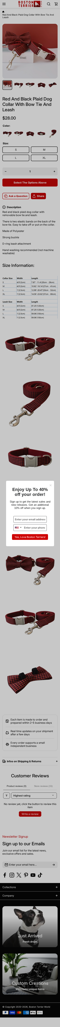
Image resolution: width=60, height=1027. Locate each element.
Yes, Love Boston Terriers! (30, 537)
